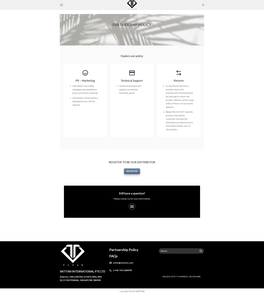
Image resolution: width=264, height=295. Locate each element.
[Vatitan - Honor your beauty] (132, 5)
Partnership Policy (123, 250)
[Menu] (61, 5)
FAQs (113, 256)
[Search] (203, 5)
